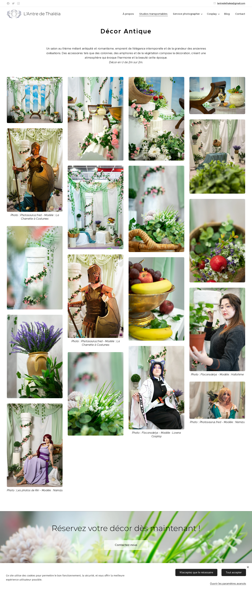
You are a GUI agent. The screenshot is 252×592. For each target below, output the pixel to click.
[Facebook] (8, 3)
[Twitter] (13, 3)
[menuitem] (129, 14)
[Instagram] (18, 3)
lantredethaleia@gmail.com (231, 3)
